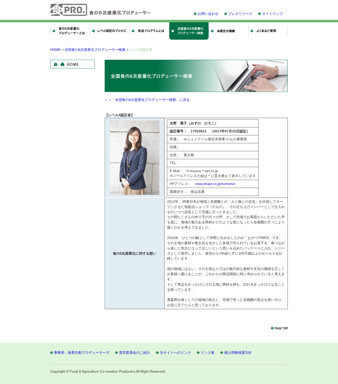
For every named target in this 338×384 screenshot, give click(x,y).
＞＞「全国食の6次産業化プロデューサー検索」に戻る (147, 100)
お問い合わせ (208, 14)
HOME (55, 50)
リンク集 (208, 352)
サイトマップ (272, 14)
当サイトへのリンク (175, 352)
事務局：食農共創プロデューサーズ (81, 352)
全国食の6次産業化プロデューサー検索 (96, 50)
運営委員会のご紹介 (134, 352)
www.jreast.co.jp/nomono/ (215, 184)
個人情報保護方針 (238, 352)
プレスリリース (240, 14)
